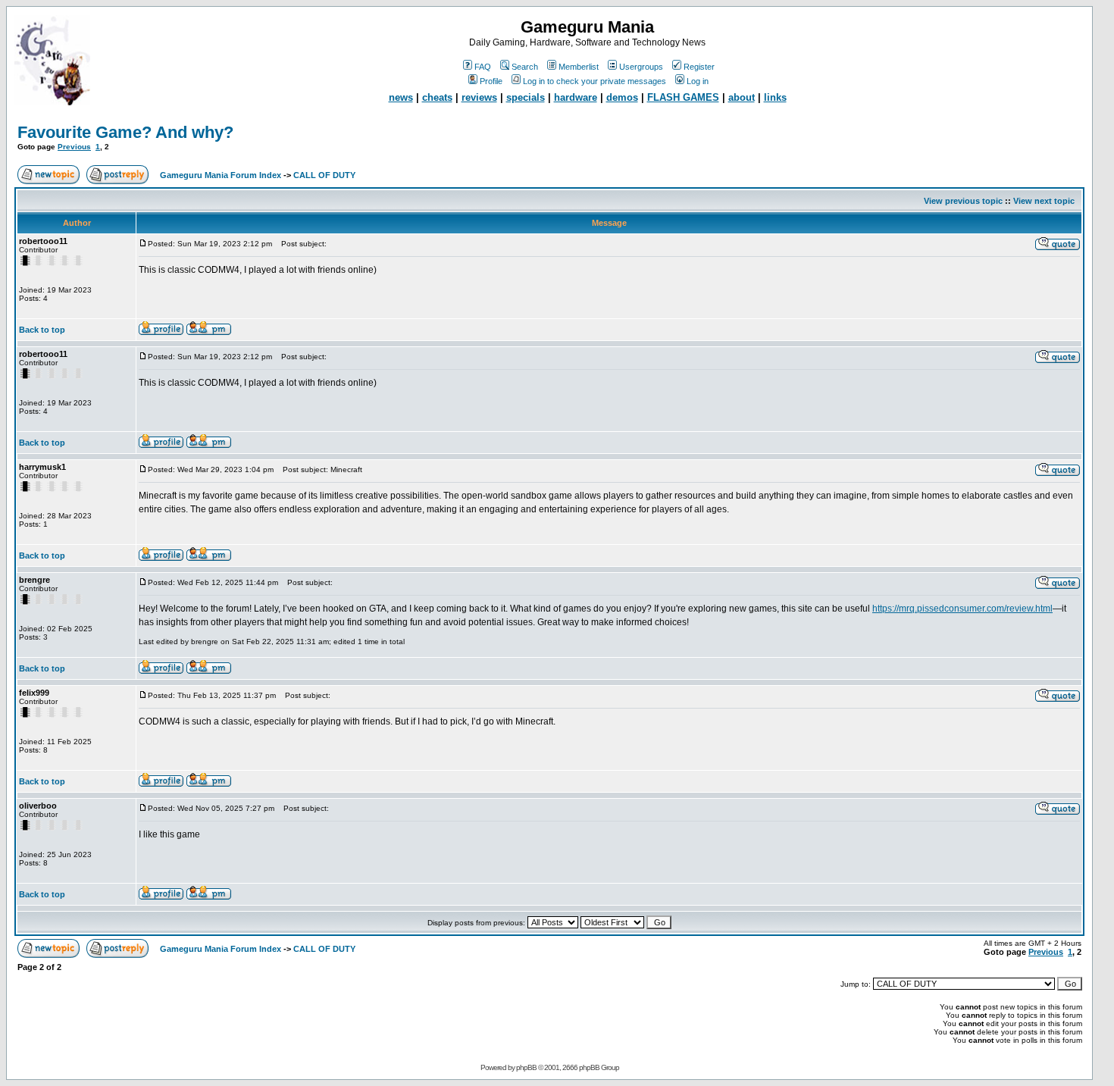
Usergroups (641, 66)
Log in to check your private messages (594, 81)
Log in (698, 81)
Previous (74, 146)
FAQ (482, 66)
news (401, 97)
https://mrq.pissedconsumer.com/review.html (962, 608)
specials (525, 97)
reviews (479, 97)
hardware (575, 97)
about (741, 97)
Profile (491, 81)
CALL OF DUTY (324, 175)
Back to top (42, 329)
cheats (437, 97)
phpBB (526, 1067)
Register (699, 66)
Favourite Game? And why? (125, 132)
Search (525, 66)
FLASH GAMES (683, 97)
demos (622, 97)
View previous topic (963, 200)
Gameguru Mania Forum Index (220, 175)
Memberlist (579, 66)
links (775, 97)
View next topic (1044, 200)
